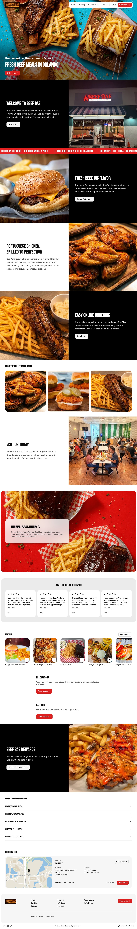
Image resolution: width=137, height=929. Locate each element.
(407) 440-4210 (90, 870)
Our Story (35, 903)
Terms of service (37, 917)
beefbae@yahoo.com (91, 873)
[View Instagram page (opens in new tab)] (7, 926)
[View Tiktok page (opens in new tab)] (11, 926)
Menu (73, 5)
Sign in (113, 5)
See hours (110, 883)
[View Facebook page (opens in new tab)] (4, 926)
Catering (81, 5)
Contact (34, 906)
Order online (122, 883)
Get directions (121, 862)
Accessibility (49, 917)
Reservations (93, 5)
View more (11, 608)
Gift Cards (61, 903)
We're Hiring (88, 903)
